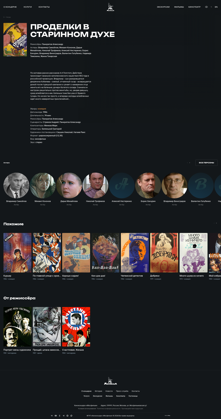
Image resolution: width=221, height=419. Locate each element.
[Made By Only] (167, 415)
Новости (109, 391)
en (216, 7)
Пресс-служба (122, 391)
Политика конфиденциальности (108, 409)
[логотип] (110, 7)
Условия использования (87, 409)
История (98, 391)
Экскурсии (163, 7)
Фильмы (179, 7)
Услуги (28, 7)
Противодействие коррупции (132, 409)
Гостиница (133, 396)
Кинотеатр (194, 7)
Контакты (44, 7)
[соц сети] (52, 416)
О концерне (10, 7)
